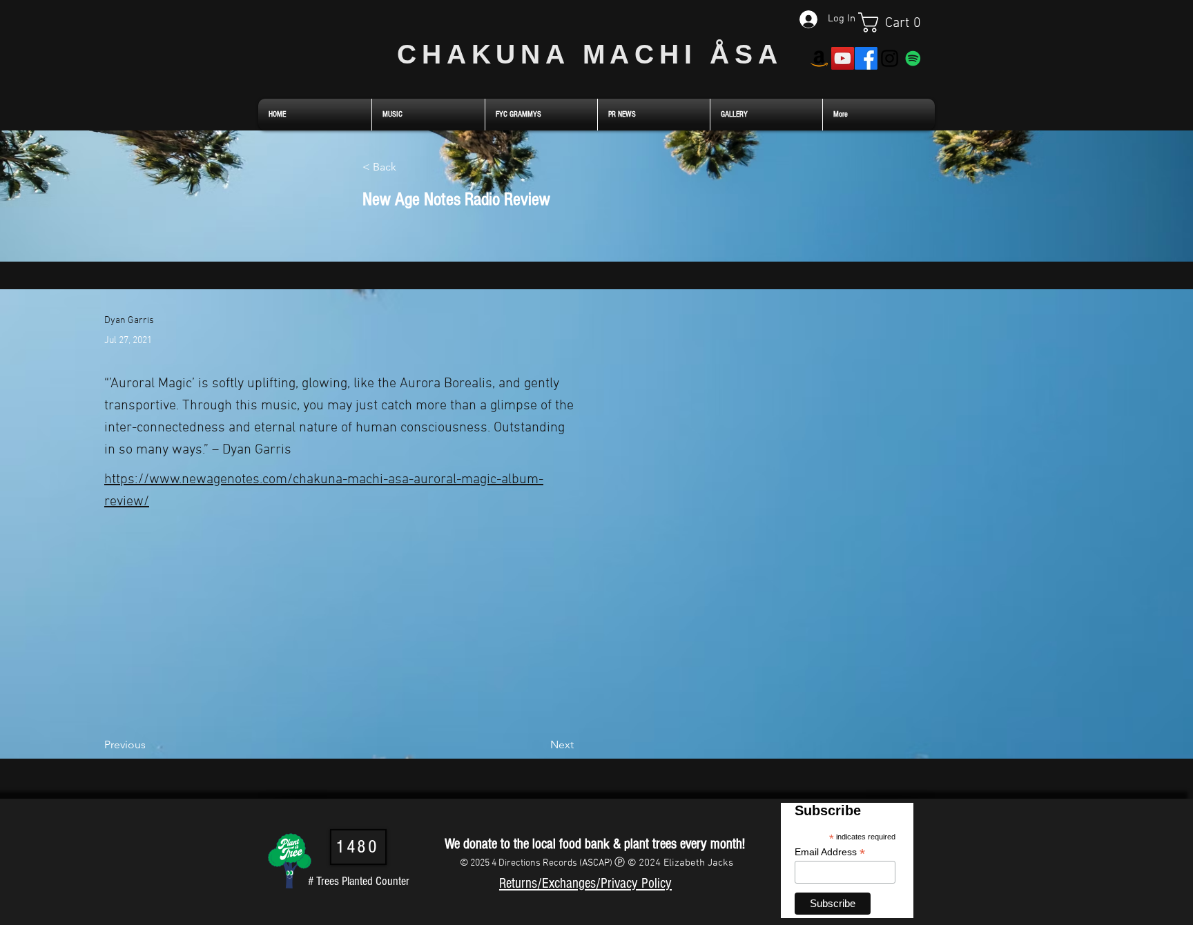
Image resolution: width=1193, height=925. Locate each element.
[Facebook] (866, 58)
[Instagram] (889, 58)
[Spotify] (913, 58)
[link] (896, 22)
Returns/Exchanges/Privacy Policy (585, 883)
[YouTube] (842, 58)
